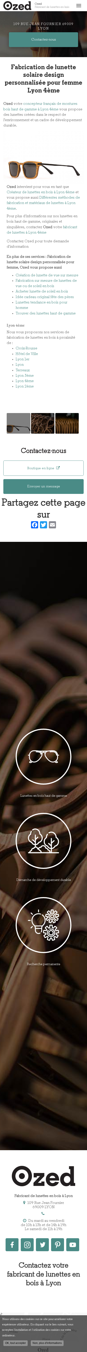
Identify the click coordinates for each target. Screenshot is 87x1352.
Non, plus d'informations (47, 1343)
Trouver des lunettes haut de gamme (46, 313)
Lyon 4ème (25, 381)
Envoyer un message (43, 486)
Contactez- (43, 39)
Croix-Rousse (26, 348)
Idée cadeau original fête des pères (45, 297)
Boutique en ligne (41, 468)
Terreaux (23, 370)
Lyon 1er (22, 359)
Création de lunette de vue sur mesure (47, 275)
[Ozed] (17, 5)
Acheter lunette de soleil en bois (42, 291)
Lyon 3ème (25, 376)
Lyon (20, 365)
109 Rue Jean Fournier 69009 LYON (43, 26)
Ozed (52, 5)
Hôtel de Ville (27, 354)
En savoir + (18, 423)
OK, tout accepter (15, 1343)
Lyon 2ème (25, 386)
